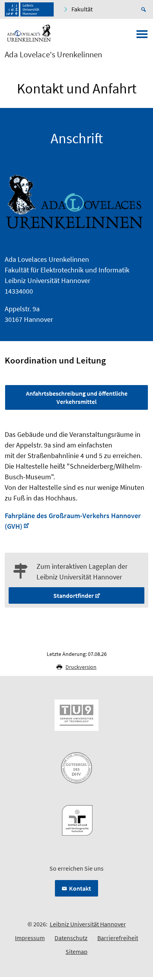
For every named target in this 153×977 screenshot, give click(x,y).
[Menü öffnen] (142, 36)
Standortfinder (73, 595)
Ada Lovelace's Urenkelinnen (53, 54)
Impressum (30, 938)
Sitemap (76, 951)
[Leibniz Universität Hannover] (29, 9)
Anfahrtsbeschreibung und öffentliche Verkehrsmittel (77, 397)
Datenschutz (71, 938)
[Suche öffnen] (144, 9)
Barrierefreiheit (117, 938)
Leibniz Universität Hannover (88, 924)
